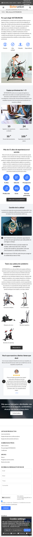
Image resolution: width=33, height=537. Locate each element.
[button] (29, 381)
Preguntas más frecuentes (7, 459)
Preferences (22, 533)
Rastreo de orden (5, 462)
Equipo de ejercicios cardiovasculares (10, 436)
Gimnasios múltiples (8, 307)
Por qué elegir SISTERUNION (8, 448)
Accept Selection (17, 530)
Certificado (4, 450)
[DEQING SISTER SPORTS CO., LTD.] (17, 6)
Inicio (3, 12)
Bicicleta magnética (24, 325)
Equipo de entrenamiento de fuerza (9, 439)
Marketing (29, 533)
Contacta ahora (16, 413)
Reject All (7, 530)
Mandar (6, 508)
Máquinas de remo (8, 325)
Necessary (7, 533)
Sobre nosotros (5, 445)
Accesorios (7, 497)
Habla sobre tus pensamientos (17, 199)
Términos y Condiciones (11, 504)
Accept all (27, 530)
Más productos (17, 347)
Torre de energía (24, 307)
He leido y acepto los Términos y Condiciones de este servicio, (16, 503)
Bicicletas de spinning (8, 342)
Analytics (14, 533)
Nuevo (2, 457)
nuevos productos (5, 434)
